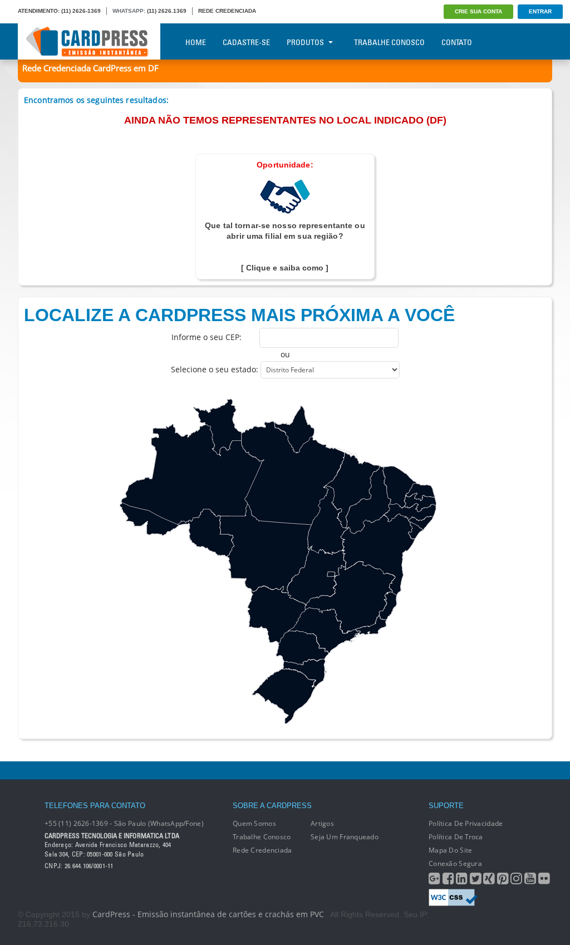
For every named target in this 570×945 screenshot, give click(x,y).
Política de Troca (456, 836)
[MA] (351, 489)
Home (195, 42)
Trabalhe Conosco (389, 42)
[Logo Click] (89, 41)
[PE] (409, 512)
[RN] (420, 492)
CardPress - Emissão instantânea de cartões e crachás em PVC (208, 914)
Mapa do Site (450, 850)
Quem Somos (254, 823)
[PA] (293, 473)
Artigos (322, 823)
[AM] (192, 474)
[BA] (378, 555)
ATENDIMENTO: (39, 11)
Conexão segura (455, 863)
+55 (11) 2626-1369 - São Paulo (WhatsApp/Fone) (124, 823)
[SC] (304, 673)
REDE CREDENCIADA (227, 11)
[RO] (206, 533)
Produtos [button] (305, 42)
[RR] (217, 427)
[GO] (317, 575)
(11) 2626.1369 (166, 11)
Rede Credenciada (262, 850)
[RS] (283, 696)
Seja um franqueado (345, 836)
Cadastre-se (246, 42)
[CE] (399, 487)
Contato (456, 42)
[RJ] (370, 627)
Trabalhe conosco (262, 836)
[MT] (265, 548)
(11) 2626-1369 (81, 11)
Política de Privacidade (466, 823)
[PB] (420, 502)
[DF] (331, 574)
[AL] (420, 523)
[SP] (324, 630)
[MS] (276, 614)
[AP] (294, 429)
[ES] (388, 606)
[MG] (349, 597)
